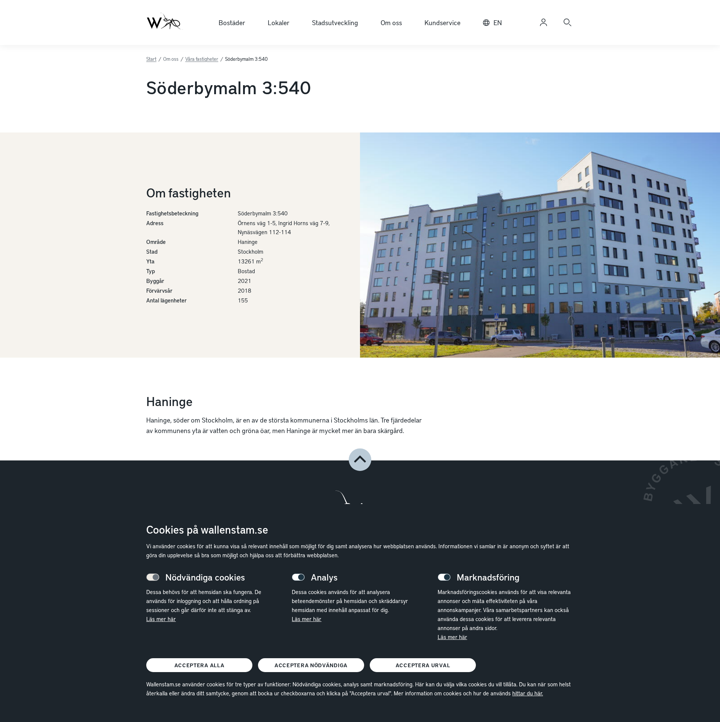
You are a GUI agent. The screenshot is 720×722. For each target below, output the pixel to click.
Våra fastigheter (201, 59)
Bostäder (232, 22)
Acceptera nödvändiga (311, 665)
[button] (360, 459)
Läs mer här (161, 619)
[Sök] (567, 22)
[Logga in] (543, 22)
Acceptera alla (199, 665)
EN (498, 22)
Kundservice (442, 22)
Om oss (391, 22)
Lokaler (279, 22)
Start (151, 59)
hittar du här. (527, 693)
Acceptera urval (423, 665)
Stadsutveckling (335, 22)
